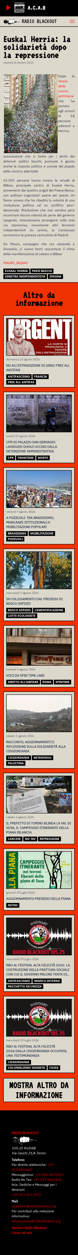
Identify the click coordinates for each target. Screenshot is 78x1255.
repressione (49, 839)
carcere (14, 839)
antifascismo (19, 376)
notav (13, 905)
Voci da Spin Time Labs (25, 675)
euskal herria (16, 271)
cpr (11, 458)
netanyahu (42, 758)
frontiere (26, 458)
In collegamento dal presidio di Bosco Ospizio (34, 601)
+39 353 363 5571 (26, 1194)
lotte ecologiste (22, 616)
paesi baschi (42, 271)
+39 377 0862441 (47, 1179)
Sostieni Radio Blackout (29, 1228)
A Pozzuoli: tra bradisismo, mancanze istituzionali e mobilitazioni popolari (30, 522)
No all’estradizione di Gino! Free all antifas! (38, 367)
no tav (30, 839)
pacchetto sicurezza (25, 986)
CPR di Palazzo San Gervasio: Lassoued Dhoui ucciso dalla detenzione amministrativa (31, 446)
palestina (16, 763)
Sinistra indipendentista (25, 276)
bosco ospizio (19, 610)
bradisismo (17, 533)
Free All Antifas (21, 382)
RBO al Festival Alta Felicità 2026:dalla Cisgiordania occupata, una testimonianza (36, 1051)
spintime (62, 682)
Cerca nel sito (22, 1233)
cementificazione (49, 610)
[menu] (67, 21)
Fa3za (53, 1068)
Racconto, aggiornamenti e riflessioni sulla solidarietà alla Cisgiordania (36, 746)
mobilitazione (41, 533)
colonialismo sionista (26, 1068)
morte (43, 458)
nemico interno (47, 981)
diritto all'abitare (23, 682)
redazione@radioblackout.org (34, 1206)
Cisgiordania (18, 758)
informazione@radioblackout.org (36, 1221)
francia (40, 376)
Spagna (55, 276)
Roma (46, 682)
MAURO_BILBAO (15, 263)
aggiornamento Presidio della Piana (38, 898)
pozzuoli (15, 539)
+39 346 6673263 (49, 1175)
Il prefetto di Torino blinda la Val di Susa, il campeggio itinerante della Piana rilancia (38, 827)
